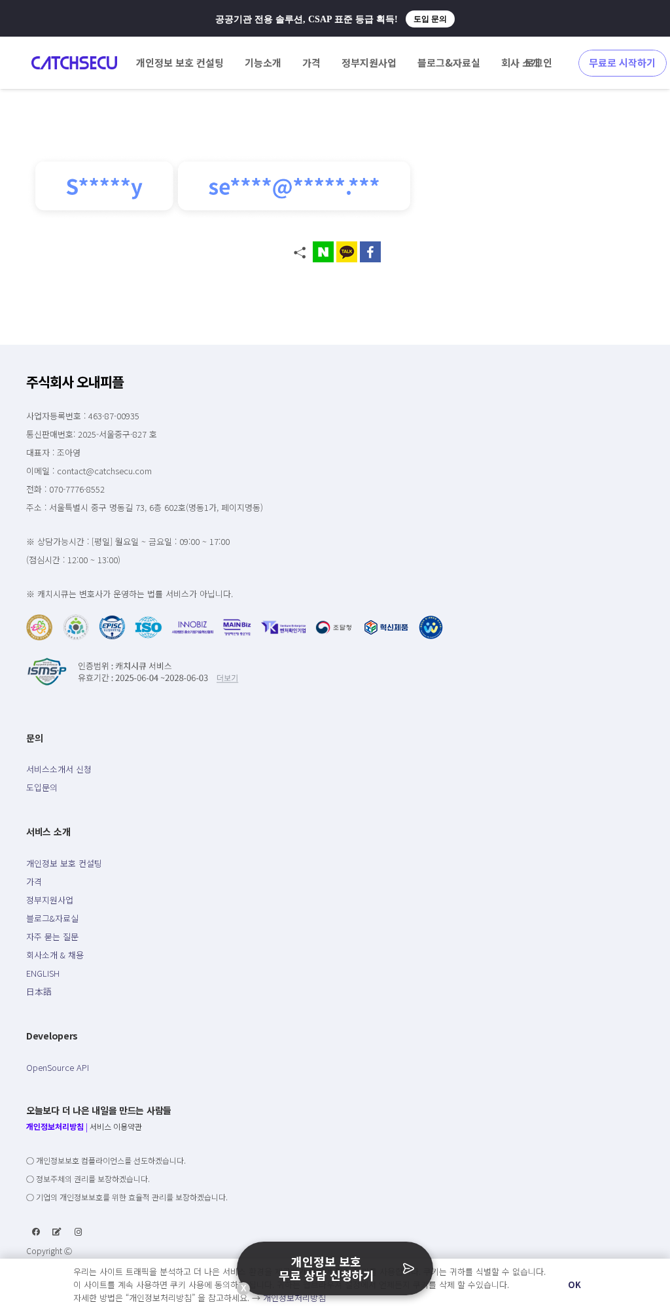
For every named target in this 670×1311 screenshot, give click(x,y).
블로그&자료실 (52, 918)
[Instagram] (78, 1232)
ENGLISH (43, 973)
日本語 (39, 991)
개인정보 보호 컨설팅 (64, 863)
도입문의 (42, 787)
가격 (34, 881)
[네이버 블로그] (57, 1232)
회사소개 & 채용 (55, 955)
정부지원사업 (49, 900)
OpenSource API (57, 1067)
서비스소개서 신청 (59, 769)
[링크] (74, 62)
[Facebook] (36, 1232)
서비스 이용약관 (116, 1126)
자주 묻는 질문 (52, 936)
